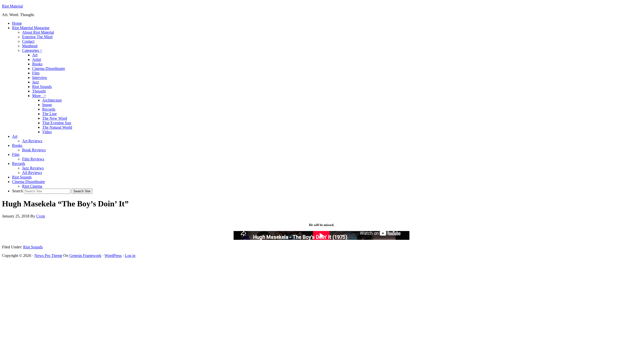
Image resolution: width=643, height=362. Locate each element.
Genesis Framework (85, 255)
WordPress (113, 255)
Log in (130, 255)
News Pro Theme (48, 255)
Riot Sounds (33, 247)
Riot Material (12, 6)
